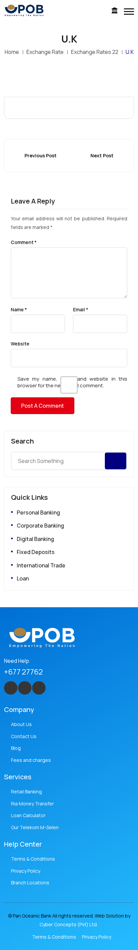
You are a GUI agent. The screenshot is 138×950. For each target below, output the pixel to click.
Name (19, 309)
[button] (129, 11)
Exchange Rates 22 (94, 52)
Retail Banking (26, 791)
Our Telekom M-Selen (35, 827)
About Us (21, 724)
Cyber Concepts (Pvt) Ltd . (69, 924)
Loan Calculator (28, 815)
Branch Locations (30, 882)
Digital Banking (35, 539)
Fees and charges (31, 760)
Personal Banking (38, 512)
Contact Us (24, 736)
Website (20, 343)
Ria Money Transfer (32, 803)
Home (12, 52)
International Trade (41, 565)
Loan (23, 578)
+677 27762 (23, 672)
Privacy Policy (25, 871)
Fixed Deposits (36, 552)
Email (80, 309)
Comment (24, 242)
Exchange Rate (45, 52)
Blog (16, 748)
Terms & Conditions (33, 859)
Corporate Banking (40, 525)
